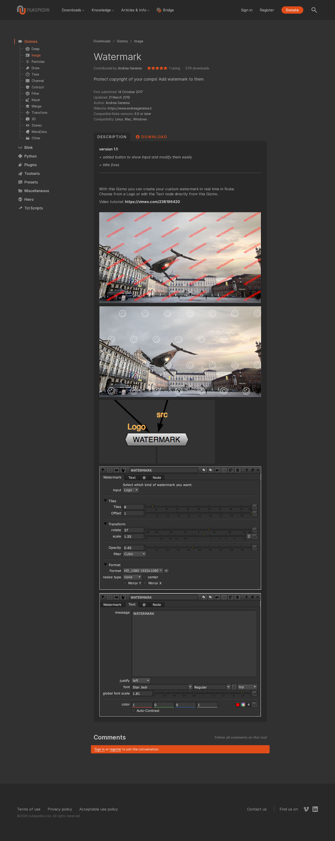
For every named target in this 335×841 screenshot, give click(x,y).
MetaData (39, 132)
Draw (35, 68)
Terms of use (28, 809)
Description (112, 137)
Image (36, 55)
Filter (35, 93)
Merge (36, 106)
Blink (28, 147)
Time (35, 74)
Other (36, 138)
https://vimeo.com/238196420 (152, 201)
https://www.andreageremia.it (130, 108)
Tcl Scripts (33, 208)
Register (267, 10)
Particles (38, 62)
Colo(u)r (38, 87)
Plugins (30, 165)
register (115, 749)
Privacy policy (60, 809)
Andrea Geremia (130, 68)
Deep (36, 49)
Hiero (29, 199)
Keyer (36, 100)
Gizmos (30, 41)
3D (34, 119)
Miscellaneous (36, 190)
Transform (39, 112)
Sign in (247, 10)
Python (30, 156)
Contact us (257, 809)
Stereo (37, 125)
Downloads (71, 10)
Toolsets (32, 173)
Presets (31, 182)
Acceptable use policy (98, 809)
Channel (38, 81)
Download (154, 137)
